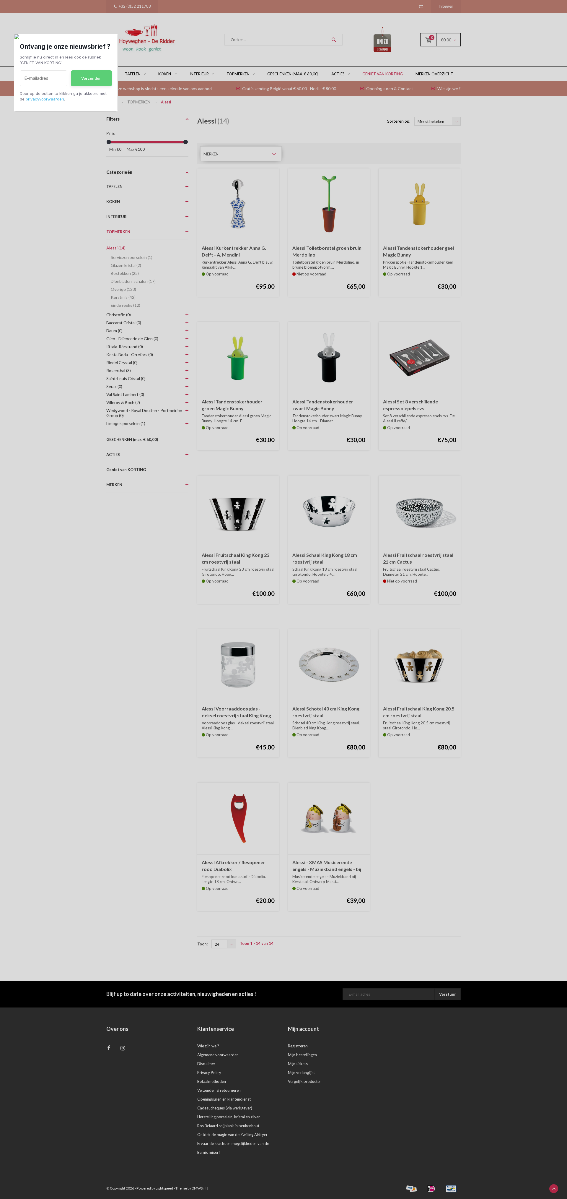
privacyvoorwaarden (45, 99)
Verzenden (91, 78)
